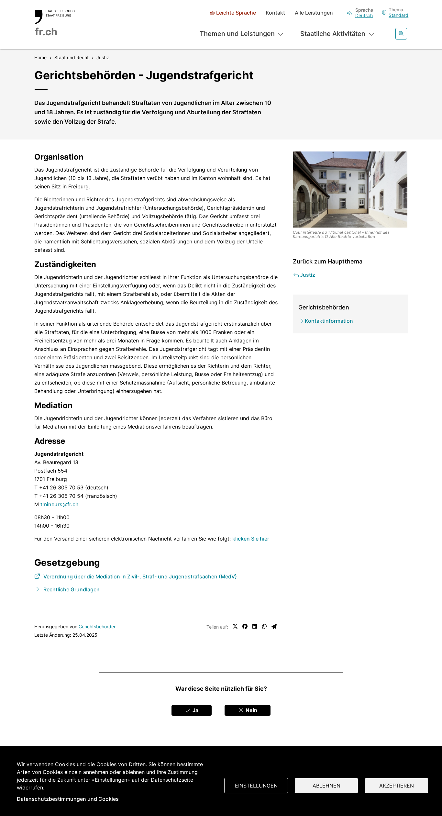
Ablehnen (326, 785)
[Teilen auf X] (235, 626)
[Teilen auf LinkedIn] (254, 626)
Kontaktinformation (329, 321)
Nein (250, 710)
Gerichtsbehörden (97, 626)
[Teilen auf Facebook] (245, 626)
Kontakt (275, 13)
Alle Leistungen (314, 13)
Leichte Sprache (236, 13)
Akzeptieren (396, 785)
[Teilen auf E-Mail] (274, 626)
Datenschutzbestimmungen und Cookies (68, 799)
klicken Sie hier (250, 538)
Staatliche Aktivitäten (332, 34)
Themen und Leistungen (237, 34)
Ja (194, 710)
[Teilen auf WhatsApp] (264, 626)
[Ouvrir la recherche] (401, 33)
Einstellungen (256, 785)
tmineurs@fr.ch (59, 504)
